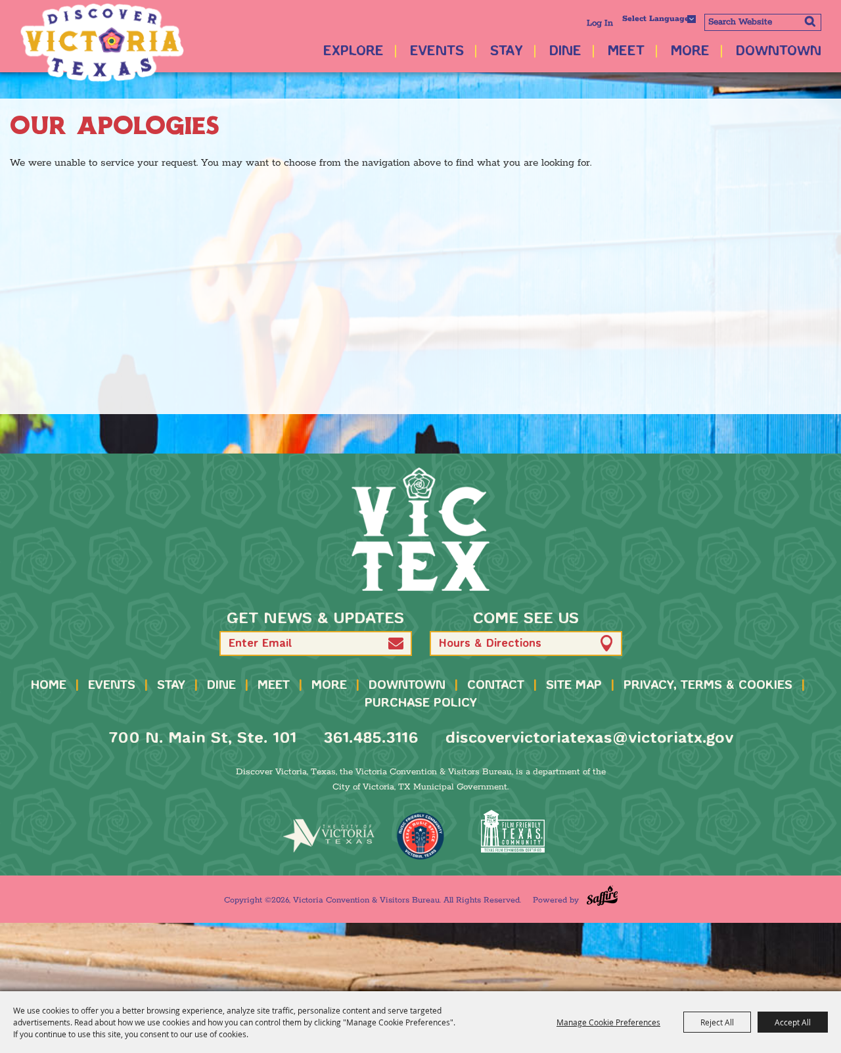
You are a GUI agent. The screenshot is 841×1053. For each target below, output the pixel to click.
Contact (495, 685)
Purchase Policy (421, 703)
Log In (600, 23)
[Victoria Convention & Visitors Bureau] (102, 42)
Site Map (574, 685)
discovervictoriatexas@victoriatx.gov (589, 738)
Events (437, 51)
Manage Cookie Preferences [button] (608, 1022)
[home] (420, 529)
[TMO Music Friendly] (420, 836)
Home (48, 685)
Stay (506, 51)
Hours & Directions (490, 644)
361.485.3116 (371, 738)
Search (809, 21)
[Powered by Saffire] (602, 895)
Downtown (778, 51)
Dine (565, 51)
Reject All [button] (717, 1022)
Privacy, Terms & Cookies (708, 685)
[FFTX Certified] (512, 831)
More (690, 51)
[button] (395, 643)
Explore (353, 51)
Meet (626, 51)
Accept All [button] (793, 1022)
